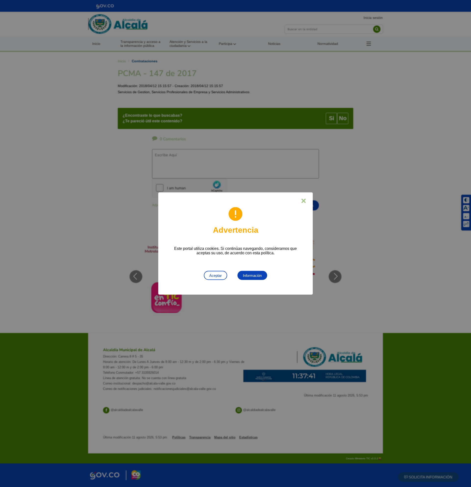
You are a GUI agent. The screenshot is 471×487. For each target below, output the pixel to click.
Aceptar (215, 275)
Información (252, 275)
